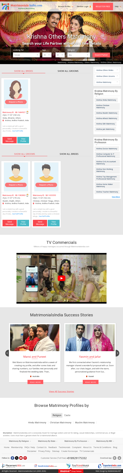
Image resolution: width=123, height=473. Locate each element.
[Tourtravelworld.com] (77, 465)
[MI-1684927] (16, 93)
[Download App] (114, 458)
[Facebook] (12, 458)
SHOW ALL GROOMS (68, 71)
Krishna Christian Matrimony (102, 106)
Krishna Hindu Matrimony (106, 100)
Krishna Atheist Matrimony (106, 118)
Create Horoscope (69, 451)
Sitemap (55, 451)
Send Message (10, 140)
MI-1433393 (51, 195)
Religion (71, 50)
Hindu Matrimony (37, 422)
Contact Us (42, 447)
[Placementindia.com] (13, 465)
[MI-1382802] (16, 176)
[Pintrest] (25, 458)
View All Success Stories (61, 391)
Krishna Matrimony (103, 82)
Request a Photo (16, 102)
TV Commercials (87, 451)
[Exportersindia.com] (109, 465)
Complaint (76, 447)
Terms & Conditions (102, 447)
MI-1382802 (20, 195)
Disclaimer (32, 451)
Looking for (18, 50)
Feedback (52, 447)
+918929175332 (77, 458)
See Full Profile (17, 131)
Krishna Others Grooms (105, 76)
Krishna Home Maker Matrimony (104, 185)
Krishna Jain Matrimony (105, 129)
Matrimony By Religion (19, 441)
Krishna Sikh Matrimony (105, 124)
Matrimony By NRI (104, 441)
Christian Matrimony (60, 422)
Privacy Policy (44, 451)
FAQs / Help (30, 447)
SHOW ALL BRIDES (23, 71)
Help (117, 6)
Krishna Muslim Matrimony (106, 113)
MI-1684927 (20, 112)
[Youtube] (21, 458)
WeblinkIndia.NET (114, 471)
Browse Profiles (64, 6)
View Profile (23, 140)
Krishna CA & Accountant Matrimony (106, 162)
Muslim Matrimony (85, 422)
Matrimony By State (47, 441)
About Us (87, 447)
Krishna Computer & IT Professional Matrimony (105, 155)
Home (6, 447)
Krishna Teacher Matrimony (107, 192)
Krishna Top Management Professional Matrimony (106, 178)
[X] (16, 458)
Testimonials (64, 447)
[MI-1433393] (46, 176)
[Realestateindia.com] (45, 465)
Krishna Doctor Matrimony (106, 148)
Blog (115, 447)
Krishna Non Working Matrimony (104, 170)
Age (44, 50)
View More (116, 197)
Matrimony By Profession (76, 441)
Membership (17, 447)
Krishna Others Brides (104, 70)
